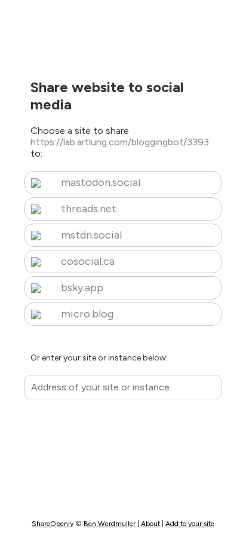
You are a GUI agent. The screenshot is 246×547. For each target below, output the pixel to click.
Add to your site (189, 524)
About (150, 524)
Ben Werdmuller (110, 524)
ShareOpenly (52, 524)
